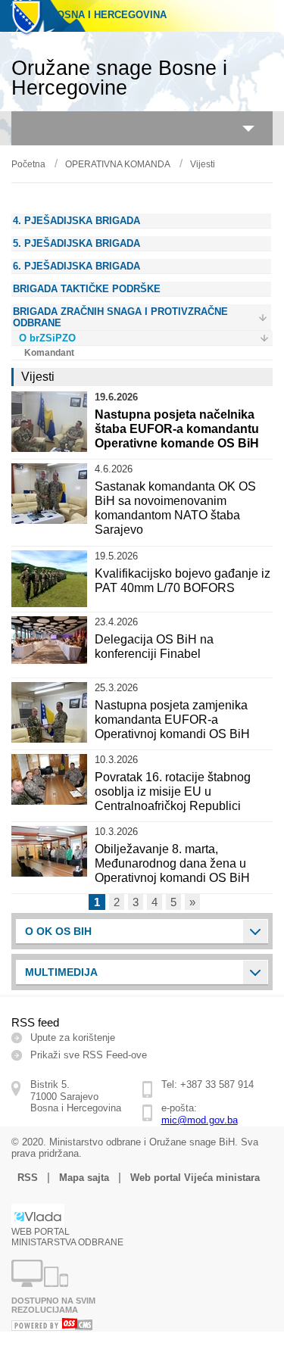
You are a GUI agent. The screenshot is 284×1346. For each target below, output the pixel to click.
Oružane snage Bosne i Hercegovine (119, 78)
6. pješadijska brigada (76, 266)
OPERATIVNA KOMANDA (117, 164)
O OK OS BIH (58, 931)
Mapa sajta (84, 1177)
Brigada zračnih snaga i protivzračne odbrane (120, 317)
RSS (27, 1177)
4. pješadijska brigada (76, 220)
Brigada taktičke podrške (87, 288)
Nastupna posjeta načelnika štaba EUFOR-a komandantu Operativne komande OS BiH (177, 429)
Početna (28, 164)
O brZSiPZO (47, 338)
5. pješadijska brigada (76, 243)
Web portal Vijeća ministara (195, 1177)
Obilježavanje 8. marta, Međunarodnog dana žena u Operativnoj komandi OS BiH (172, 863)
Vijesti (202, 164)
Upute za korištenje (72, 1037)
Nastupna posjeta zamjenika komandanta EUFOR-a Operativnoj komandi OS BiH (172, 719)
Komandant (49, 352)
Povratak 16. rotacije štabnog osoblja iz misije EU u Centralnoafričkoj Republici (173, 791)
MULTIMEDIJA (61, 972)
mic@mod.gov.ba (199, 1120)
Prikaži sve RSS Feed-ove (88, 1055)
